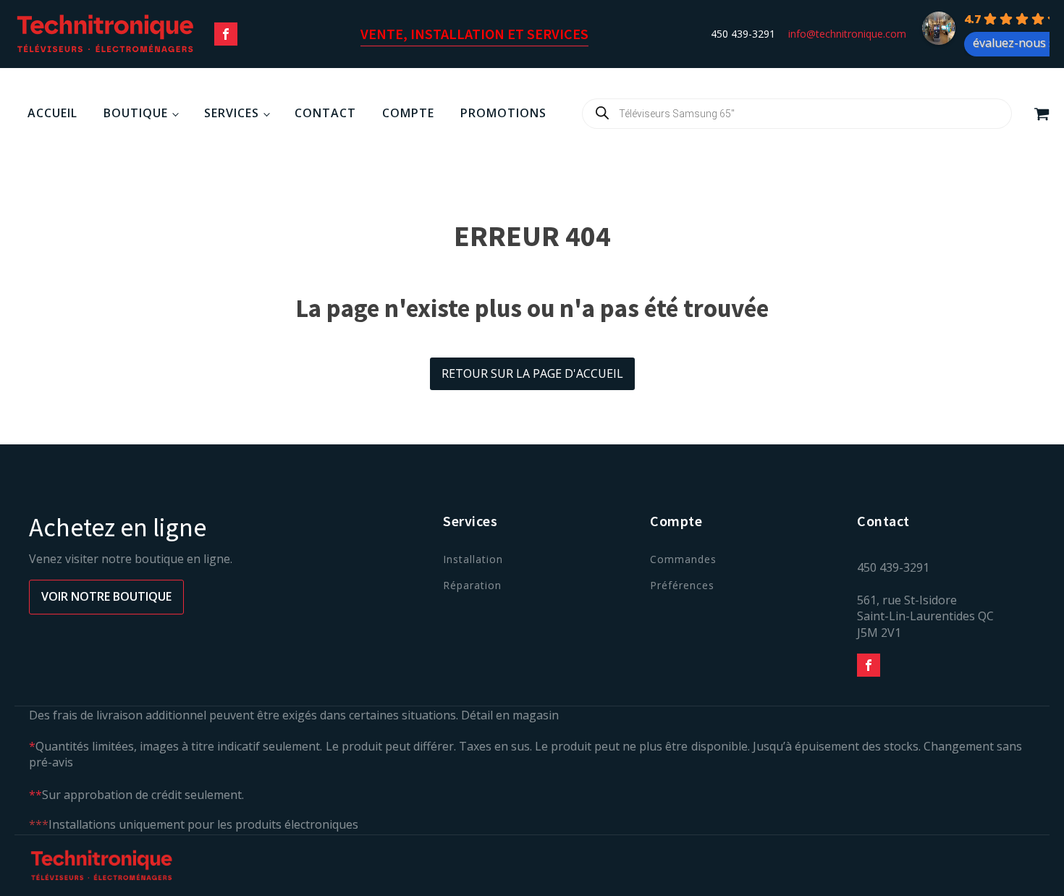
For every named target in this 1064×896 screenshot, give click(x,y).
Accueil (52, 113)
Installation (473, 559)
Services (231, 113)
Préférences (682, 585)
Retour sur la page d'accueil (532, 373)
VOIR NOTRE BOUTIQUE (106, 596)
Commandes (683, 559)
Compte (408, 113)
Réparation (472, 585)
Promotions (503, 113)
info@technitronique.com (847, 34)
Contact (325, 113)
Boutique (136, 113)
